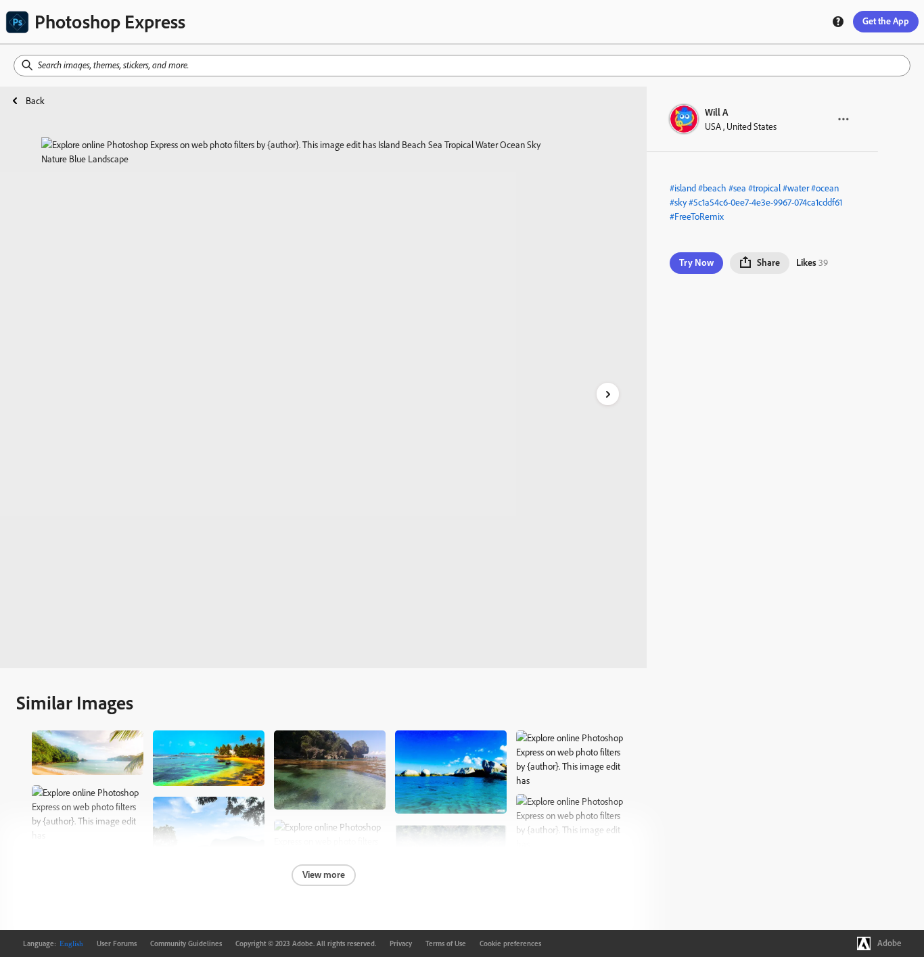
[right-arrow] (608, 394)
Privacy (401, 943)
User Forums (117, 943)
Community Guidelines (186, 943)
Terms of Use (445, 943)
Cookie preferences (510, 943)
